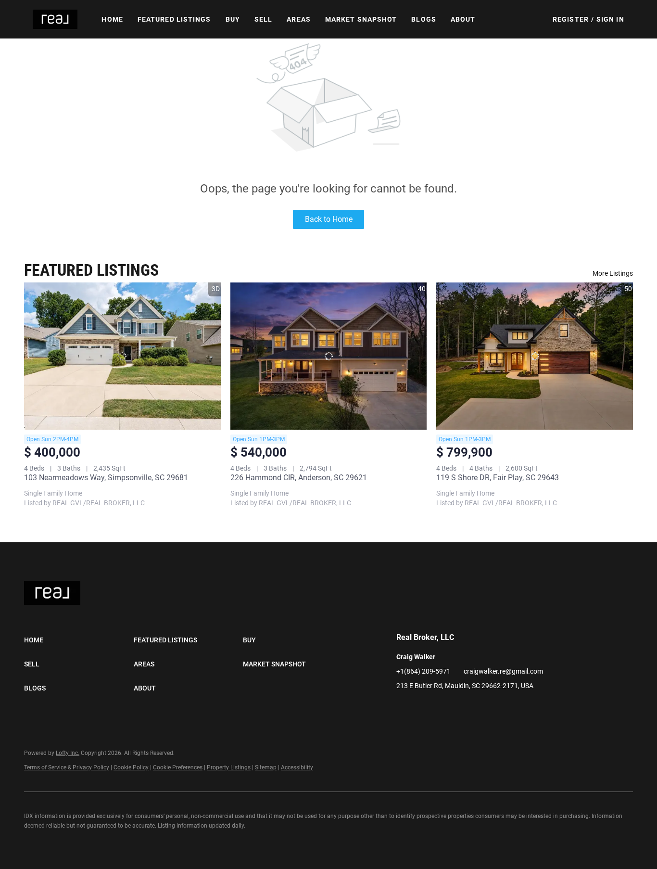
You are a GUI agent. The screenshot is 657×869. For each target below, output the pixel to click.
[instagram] (423, 707)
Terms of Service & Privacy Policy (66, 767)
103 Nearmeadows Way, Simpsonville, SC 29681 (106, 477)
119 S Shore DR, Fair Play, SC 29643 (497, 477)
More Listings (613, 273)
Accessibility (297, 767)
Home (112, 19)
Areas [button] (299, 19)
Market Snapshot (361, 19)
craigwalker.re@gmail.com (503, 671)
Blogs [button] (423, 19)
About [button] (463, 19)
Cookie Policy (131, 767)
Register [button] (571, 19)
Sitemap (266, 767)
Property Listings (229, 767)
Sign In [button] (610, 19)
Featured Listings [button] (174, 19)
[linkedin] (403, 707)
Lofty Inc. (67, 753)
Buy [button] (233, 19)
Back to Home (329, 219)
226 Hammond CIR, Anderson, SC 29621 (298, 477)
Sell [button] (263, 19)
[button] (55, 19)
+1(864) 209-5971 (423, 671)
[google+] (442, 707)
